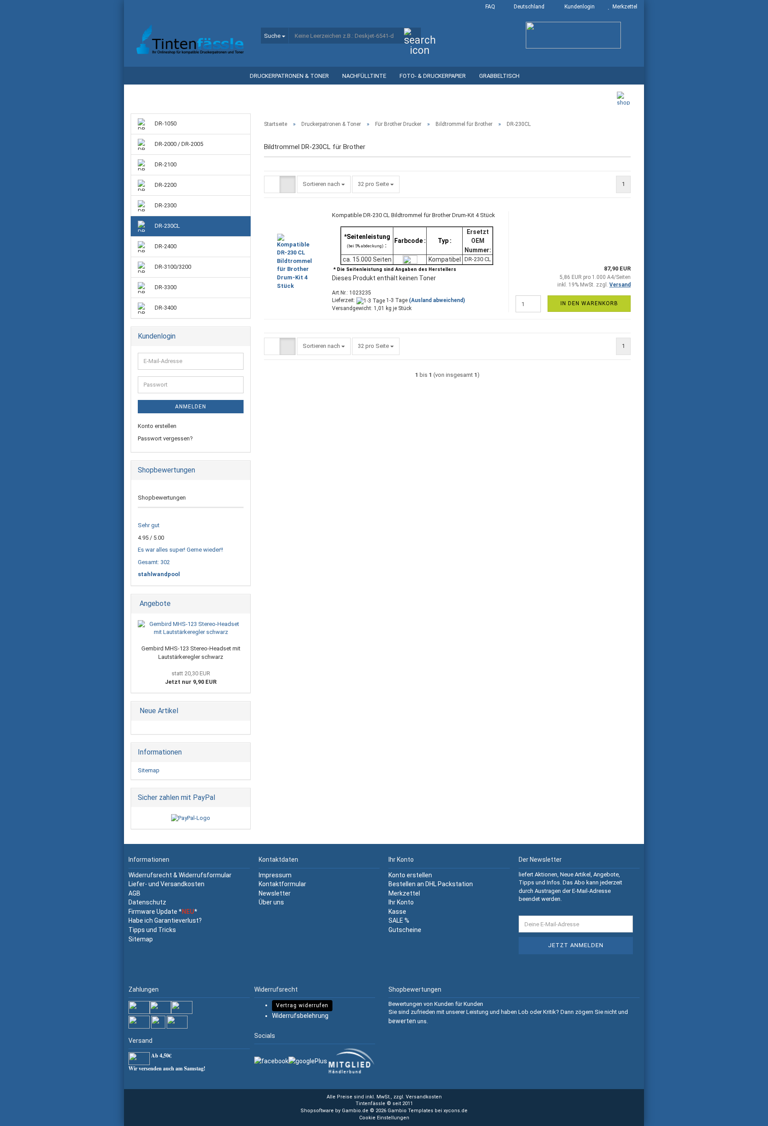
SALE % (398, 920)
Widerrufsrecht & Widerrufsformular (180, 875)
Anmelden (190, 407)
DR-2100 (164, 164)
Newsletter (275, 893)
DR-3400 (164, 307)
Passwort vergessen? (165, 438)
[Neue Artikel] (241, 711)
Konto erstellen (157, 426)
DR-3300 (164, 287)
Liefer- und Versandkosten (166, 884)
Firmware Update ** (162, 911)
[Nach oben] (743, 1112)
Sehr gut (149, 525)
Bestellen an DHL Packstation (430, 884)
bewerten (402, 1021)
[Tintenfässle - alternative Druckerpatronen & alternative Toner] (189, 40)
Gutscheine (404, 929)
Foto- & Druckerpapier (433, 76)
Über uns (271, 902)
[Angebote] (241, 604)
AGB (134, 893)
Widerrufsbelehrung (300, 1015)
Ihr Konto (401, 902)
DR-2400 (164, 246)
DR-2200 (164, 185)
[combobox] (324, 184)
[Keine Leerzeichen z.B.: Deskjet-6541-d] (412, 36)
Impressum (275, 875)
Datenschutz (147, 902)
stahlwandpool (159, 574)
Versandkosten (424, 1097)
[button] (526, 6)
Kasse (397, 911)
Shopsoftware (317, 1111)
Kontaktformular (282, 884)
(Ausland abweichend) (437, 300)
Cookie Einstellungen (384, 1118)
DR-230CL (166, 225)
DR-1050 (164, 123)
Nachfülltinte (364, 76)
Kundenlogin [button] (578, 7)
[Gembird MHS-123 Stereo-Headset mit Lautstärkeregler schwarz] (191, 628)
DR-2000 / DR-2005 (178, 144)
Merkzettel (623, 7)
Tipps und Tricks (152, 929)
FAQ (489, 7)
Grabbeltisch (499, 76)
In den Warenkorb (589, 303)
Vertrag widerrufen (302, 1005)
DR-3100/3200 (172, 266)
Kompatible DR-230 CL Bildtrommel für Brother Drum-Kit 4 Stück (413, 215)
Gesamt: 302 (154, 562)
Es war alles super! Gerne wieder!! (180, 549)
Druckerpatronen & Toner (289, 76)
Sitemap (149, 770)
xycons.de (456, 1111)
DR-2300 (164, 205)
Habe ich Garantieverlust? (165, 920)
